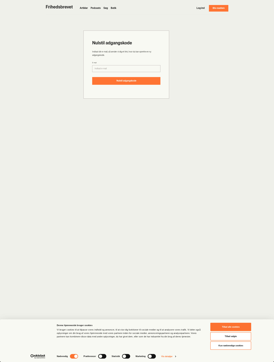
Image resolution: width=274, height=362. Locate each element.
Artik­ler (84, 8)
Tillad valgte (231, 336)
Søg (105, 8)
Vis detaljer (167, 356)
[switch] (102, 356)
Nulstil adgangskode (126, 81)
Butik (113, 8)
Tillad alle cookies (231, 327)
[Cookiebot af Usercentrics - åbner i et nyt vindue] (37, 356)
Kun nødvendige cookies (230, 345)
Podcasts (96, 8)
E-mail (94, 63)
